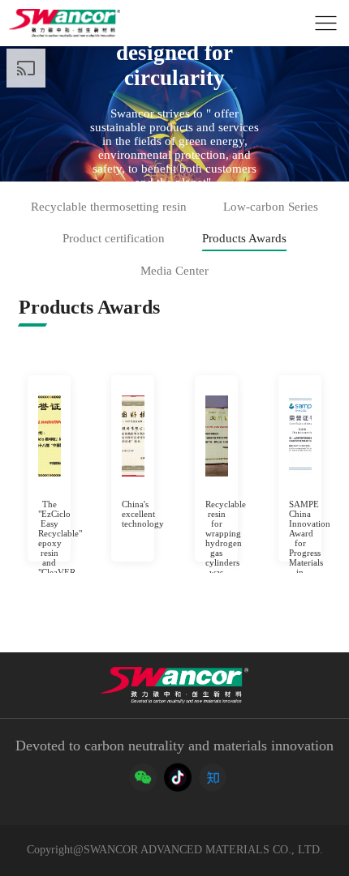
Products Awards (244, 238)
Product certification (113, 238)
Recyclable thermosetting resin (109, 206)
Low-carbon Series (270, 206)
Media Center (174, 270)
